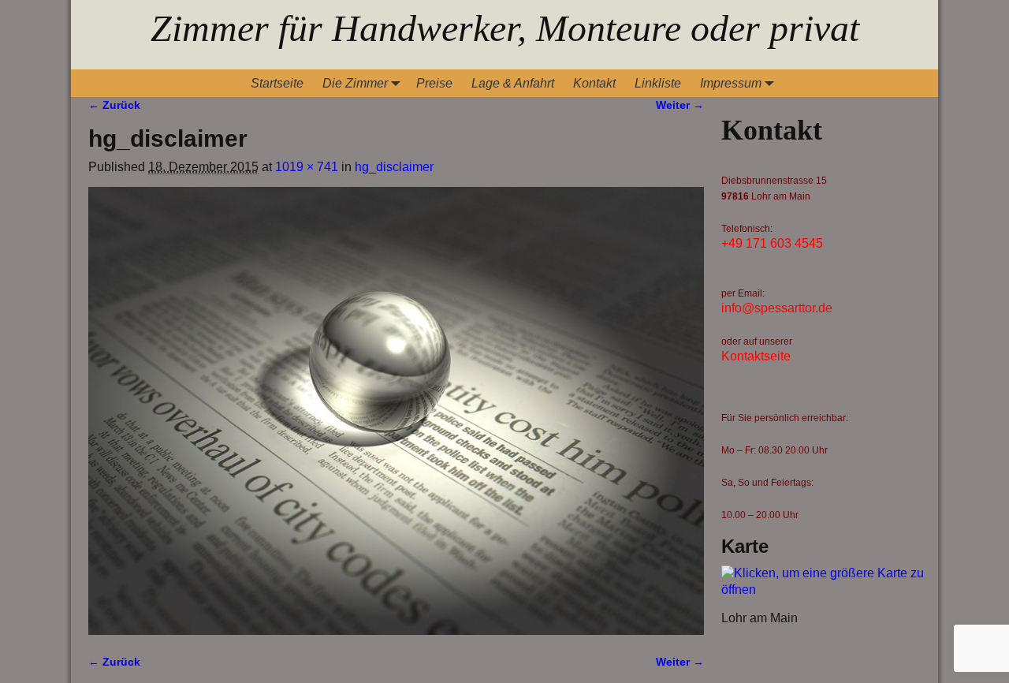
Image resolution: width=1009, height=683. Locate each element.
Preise (434, 83)
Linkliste (658, 83)
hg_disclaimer (394, 167)
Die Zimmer (355, 83)
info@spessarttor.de (776, 308)
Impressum (730, 83)
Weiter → (680, 105)
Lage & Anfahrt (512, 83)
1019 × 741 (306, 167)
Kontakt (594, 83)
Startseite (277, 83)
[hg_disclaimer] (396, 411)
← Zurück (114, 105)
